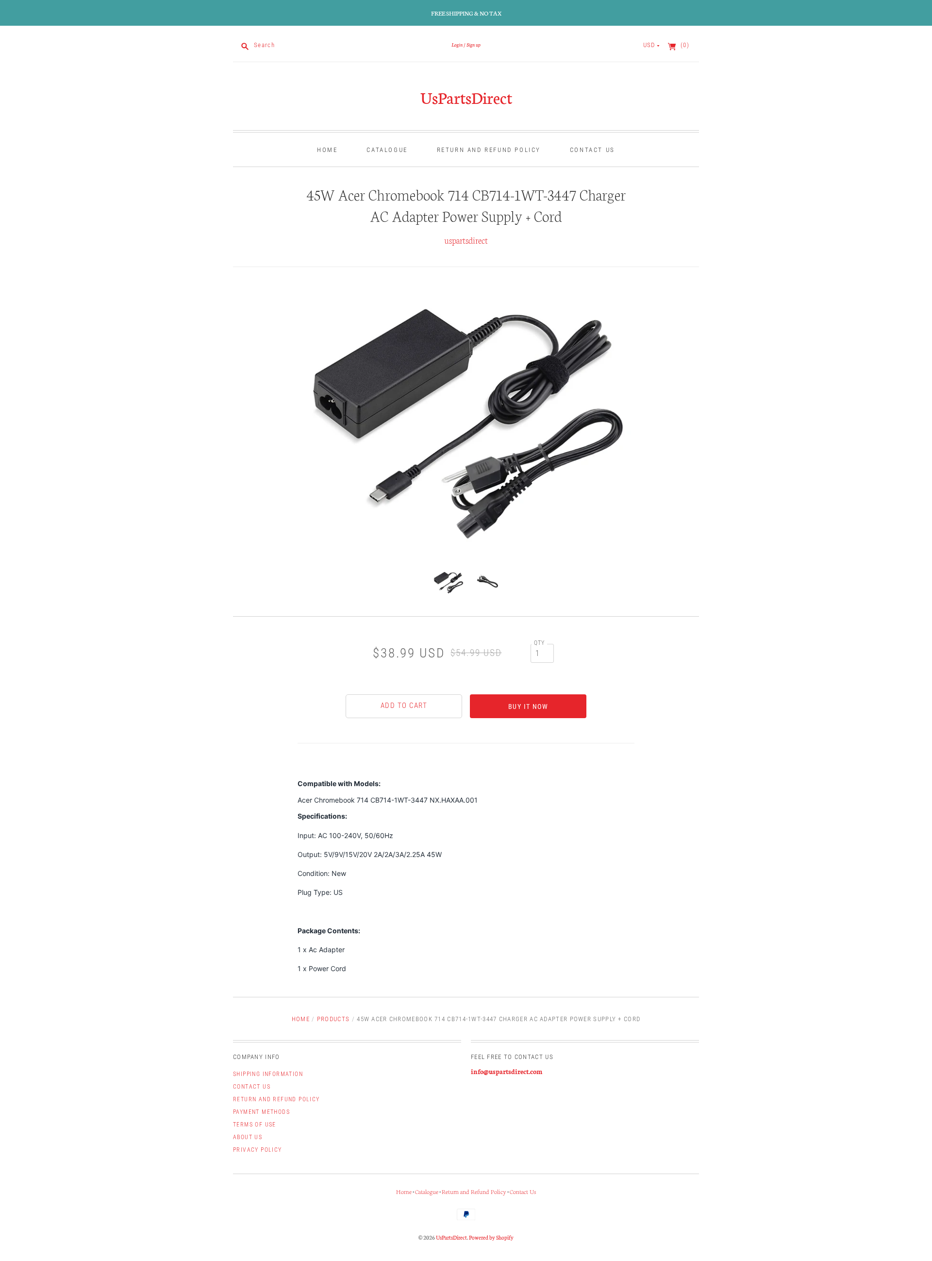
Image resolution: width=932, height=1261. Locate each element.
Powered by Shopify (491, 1237)
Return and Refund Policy (489, 149)
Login (457, 44)
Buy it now (528, 706)
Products (333, 1019)
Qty (539, 642)
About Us (247, 1137)
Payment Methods (261, 1112)
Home (327, 149)
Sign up (473, 44)
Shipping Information (268, 1074)
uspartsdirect (466, 240)
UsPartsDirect (466, 97)
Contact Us (592, 149)
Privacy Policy (257, 1149)
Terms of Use (254, 1124)
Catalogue (386, 149)
